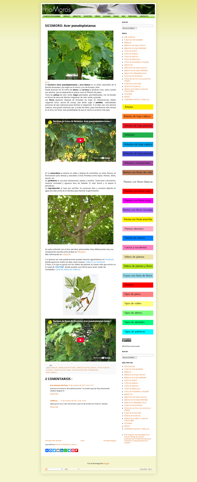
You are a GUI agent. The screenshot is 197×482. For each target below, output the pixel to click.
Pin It (47, 82)
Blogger (106, 463)
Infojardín (66, 254)
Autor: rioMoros (51, 372)
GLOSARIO (107, 16)
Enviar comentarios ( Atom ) (66, 444)
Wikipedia (81, 252)
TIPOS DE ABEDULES (132, 59)
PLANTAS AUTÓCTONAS (62, 370)
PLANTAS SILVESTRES (80, 370)
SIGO (123, 16)
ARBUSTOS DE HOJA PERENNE (136, 70)
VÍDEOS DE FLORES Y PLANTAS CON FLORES (136, 90)
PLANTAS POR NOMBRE (52, 16)
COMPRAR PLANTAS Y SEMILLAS (136, 99)
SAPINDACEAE (93, 370)
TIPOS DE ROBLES (131, 54)
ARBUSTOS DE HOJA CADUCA (135, 68)
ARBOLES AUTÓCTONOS (67, 368)
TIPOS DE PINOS (130, 51)
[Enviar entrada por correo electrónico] (50, 365)
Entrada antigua (110, 440)
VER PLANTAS (129, 37)
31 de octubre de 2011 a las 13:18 (73, 401)
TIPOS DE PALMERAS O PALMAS (136, 62)
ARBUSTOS (77, 16)
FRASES (116, 16)
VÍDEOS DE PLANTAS (132, 86)
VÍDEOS (97, 16)
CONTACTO (144, 16)
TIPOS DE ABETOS (131, 56)
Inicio (82, 440)
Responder (54, 394)
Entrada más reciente (53, 440)
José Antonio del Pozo (59, 385)
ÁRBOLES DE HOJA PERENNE (135, 48)
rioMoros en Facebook (95, 262)
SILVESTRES (88, 16)
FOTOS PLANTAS (103, 368)
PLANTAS (49, 370)
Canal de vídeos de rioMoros (68, 269)
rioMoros (53, 401)
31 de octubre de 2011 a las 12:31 (81, 385)
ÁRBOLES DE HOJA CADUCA (87, 368)
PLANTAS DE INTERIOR (133, 76)
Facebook (109, 259)
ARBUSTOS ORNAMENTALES (135, 73)
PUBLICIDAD (132, 16)
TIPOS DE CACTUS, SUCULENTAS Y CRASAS (137, 80)
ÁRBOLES (66, 16)
